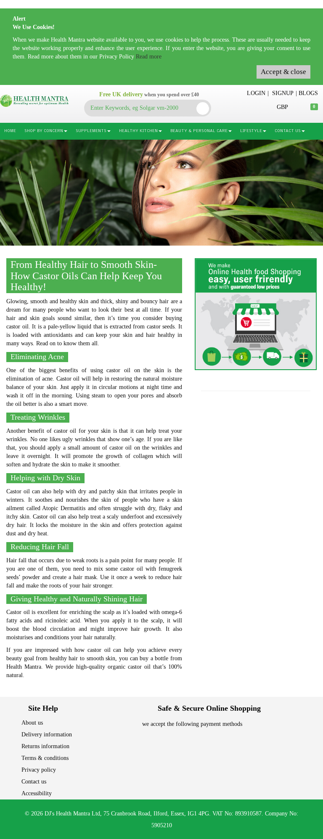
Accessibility (36, 793)
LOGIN (256, 93)
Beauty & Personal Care (199, 131)
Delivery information (46, 734)
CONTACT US (288, 131)
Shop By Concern (43, 131)
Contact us (33, 781)
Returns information (45, 746)
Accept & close (283, 72)
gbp (282, 107)
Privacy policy (38, 770)
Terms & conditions (45, 758)
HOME (10, 131)
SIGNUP (283, 93)
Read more (149, 56)
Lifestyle (251, 131)
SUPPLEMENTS (91, 131)
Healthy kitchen (138, 131)
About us (32, 723)
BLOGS (308, 93)
